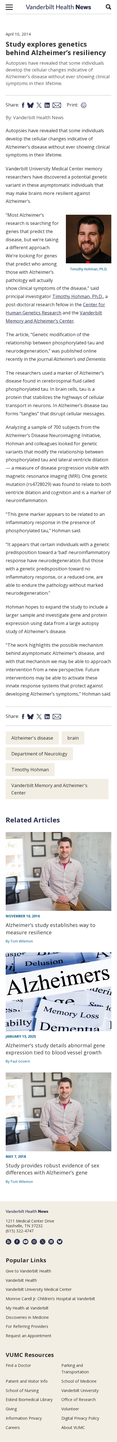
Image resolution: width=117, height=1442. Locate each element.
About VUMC (73, 1427)
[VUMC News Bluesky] (59, 1242)
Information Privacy (24, 1418)
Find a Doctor (18, 1365)
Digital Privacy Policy (80, 1418)
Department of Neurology (39, 754)
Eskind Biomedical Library (29, 1399)
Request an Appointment (28, 1335)
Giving (11, 1408)
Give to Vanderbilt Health (28, 1271)
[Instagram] (34, 1242)
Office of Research (78, 1399)
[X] (42, 1242)
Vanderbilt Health (21, 1280)
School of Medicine (79, 1381)
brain (73, 738)
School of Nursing (22, 1390)
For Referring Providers (27, 1326)
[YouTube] (25, 1242)
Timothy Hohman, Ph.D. (77, 296)
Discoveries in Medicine (27, 1317)
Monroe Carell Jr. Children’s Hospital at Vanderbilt (50, 1298)
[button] (9, 7)
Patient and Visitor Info (27, 1381)
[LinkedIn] (51, 1242)
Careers (13, 1427)
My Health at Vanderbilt (27, 1308)
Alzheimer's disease (32, 738)
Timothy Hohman (30, 769)
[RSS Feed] (8, 1242)
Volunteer (70, 1408)
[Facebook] (17, 1242)
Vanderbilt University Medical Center (39, 1289)
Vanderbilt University (80, 1390)
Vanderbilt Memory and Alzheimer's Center (49, 789)
